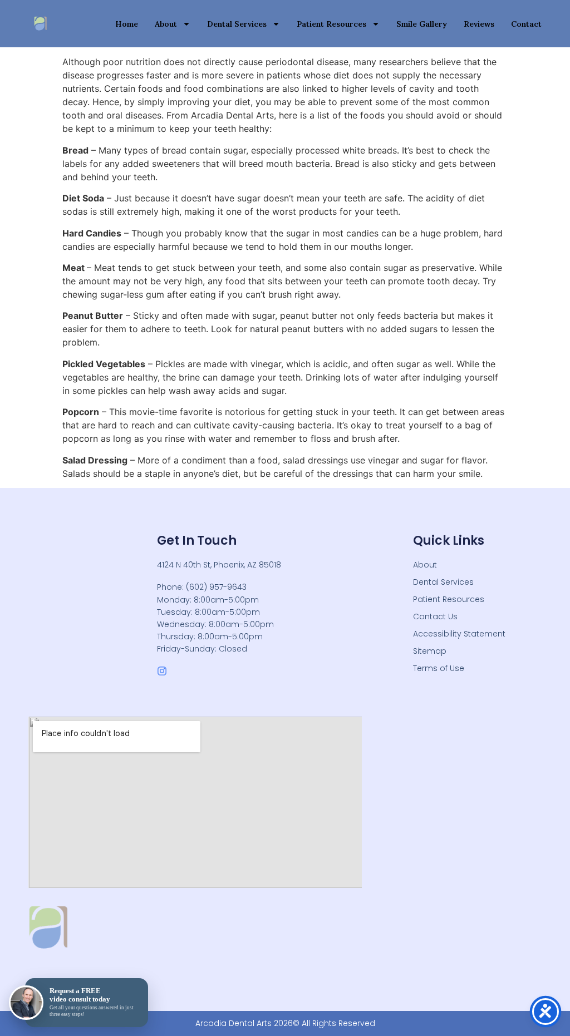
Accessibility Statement (459, 633)
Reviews (479, 24)
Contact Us (435, 616)
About (166, 24)
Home (126, 24)
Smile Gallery (421, 24)
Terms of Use (438, 668)
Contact (526, 24)
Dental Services (237, 24)
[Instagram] (162, 671)
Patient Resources (331, 24)
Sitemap (429, 651)
